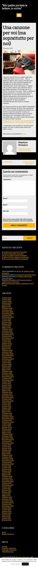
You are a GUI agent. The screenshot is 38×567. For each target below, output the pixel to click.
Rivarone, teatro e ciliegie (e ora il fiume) (17, 281)
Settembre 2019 (8, 443)
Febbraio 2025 (7, 329)
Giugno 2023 (6, 364)
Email (5, 205)
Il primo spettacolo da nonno (13, 254)
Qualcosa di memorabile (26, 275)
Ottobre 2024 (7, 336)
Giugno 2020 (7, 427)
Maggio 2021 (6, 408)
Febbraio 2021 (7, 413)
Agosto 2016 (6, 508)
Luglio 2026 (6, 299)
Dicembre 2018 (7, 459)
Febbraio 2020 (7, 434)
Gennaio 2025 (7, 331)
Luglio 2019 (6, 446)
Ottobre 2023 (7, 357)
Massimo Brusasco (23, 557)
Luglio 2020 (6, 425)
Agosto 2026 (6, 298)
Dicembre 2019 (7, 438)
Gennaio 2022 (7, 394)
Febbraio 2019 (7, 455)
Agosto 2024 (6, 340)
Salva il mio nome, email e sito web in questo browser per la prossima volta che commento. (18, 220)
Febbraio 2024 (7, 350)
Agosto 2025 (6, 319)
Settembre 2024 (8, 338)
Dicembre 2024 (7, 333)
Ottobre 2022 (7, 378)
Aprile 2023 (6, 368)
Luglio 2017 (6, 488)
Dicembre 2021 (7, 396)
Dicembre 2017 (7, 480)
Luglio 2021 (6, 404)
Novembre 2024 (8, 334)
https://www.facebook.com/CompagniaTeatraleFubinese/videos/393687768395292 (18, 121)
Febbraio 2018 (7, 476)
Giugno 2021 (6, 406)
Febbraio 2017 (7, 497)
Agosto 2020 (6, 424)
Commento (7, 179)
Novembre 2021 (8, 397)
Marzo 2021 (6, 411)
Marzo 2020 (6, 432)
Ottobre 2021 (7, 399)
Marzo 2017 (6, 495)
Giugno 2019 (6, 448)
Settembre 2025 (8, 317)
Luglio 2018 (6, 467)
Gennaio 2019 (7, 457)
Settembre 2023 (8, 359)
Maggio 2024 (7, 345)
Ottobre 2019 (7, 441)
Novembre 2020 (8, 418)
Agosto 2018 (6, 466)
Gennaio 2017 (7, 499)
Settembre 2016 (8, 506)
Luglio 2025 (6, 320)
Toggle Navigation (19, 15)
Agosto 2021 (6, 403)
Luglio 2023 (6, 362)
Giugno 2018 (6, 469)
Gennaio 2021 (7, 415)
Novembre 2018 (8, 460)
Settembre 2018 (8, 464)
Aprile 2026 (6, 305)
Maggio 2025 (7, 324)
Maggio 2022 (7, 387)
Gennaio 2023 (7, 373)
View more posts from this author (24, 149)
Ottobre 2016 (7, 504)
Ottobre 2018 (7, 462)
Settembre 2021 (8, 401)
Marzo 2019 (6, 453)
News (24, 134)
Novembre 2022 (8, 376)
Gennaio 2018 (7, 478)
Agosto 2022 (6, 382)
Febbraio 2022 (7, 392)
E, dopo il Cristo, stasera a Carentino (15, 257)
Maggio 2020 (7, 429)
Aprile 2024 (6, 347)
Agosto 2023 (6, 361)
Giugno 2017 (6, 490)
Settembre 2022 (8, 380)
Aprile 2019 (6, 452)
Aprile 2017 (6, 494)
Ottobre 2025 (7, 315)
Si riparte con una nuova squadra (14, 252)
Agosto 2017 (6, 487)
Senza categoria (8, 534)
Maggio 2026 (7, 303)
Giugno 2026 (7, 301)
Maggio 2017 (6, 492)
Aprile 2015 (6, 518)
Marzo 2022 (6, 390)
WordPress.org (7, 552)
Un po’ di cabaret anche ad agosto (14, 255)
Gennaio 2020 (7, 436)
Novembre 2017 (8, 481)
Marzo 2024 (6, 348)
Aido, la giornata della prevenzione (15, 259)
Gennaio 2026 (7, 310)
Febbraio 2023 (7, 371)
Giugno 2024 (7, 343)
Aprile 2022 (6, 389)
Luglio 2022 (6, 383)
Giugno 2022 (6, 385)
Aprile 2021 (6, 410)
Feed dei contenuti (9, 548)
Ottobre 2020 (7, 420)
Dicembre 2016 (7, 501)
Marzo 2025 (6, 327)
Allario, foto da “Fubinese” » (28, 162)
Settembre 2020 (8, 422)
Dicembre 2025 (7, 312)
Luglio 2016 (6, 509)
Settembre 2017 (8, 485)
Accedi (4, 546)
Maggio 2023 (7, 366)
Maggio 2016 (6, 513)
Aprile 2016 (6, 515)
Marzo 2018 (6, 474)
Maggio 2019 (6, 450)
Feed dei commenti (9, 550)
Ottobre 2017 (7, 483)
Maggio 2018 (6, 471)
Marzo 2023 (6, 369)
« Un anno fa (7, 162)
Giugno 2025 (6, 322)
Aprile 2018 (6, 473)
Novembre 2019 (8, 439)
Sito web (6, 211)
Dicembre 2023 (7, 354)
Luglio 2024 (6, 341)
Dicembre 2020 (7, 417)
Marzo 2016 (6, 516)
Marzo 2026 (6, 306)
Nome (5, 198)
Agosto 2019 (6, 445)
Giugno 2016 (6, 511)
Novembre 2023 (8, 355)
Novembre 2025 (8, 313)
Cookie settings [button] (15, 564)
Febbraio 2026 (7, 308)
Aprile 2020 (6, 431)
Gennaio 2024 (7, 352)
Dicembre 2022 (7, 375)
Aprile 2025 (6, 326)
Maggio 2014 (6, 520)
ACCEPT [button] (25, 564)
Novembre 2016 (8, 502)
